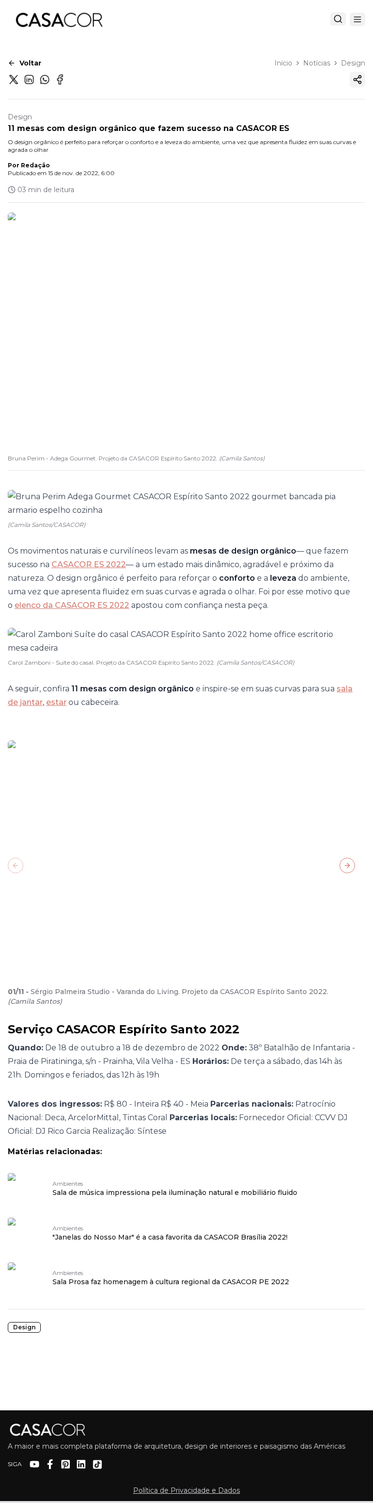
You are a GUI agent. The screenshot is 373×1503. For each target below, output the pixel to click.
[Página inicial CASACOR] (59, 19)
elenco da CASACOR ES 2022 (72, 605)
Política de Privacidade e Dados (186, 1490)
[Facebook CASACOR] (50, 1464)
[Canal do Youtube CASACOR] (34, 1464)
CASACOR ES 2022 (88, 564)
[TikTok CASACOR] (97, 1464)
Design (353, 63)
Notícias (316, 63)
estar (56, 702)
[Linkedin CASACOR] (81, 1464)
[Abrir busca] (338, 19)
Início (283, 63)
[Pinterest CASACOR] (65, 1464)
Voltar (30, 63)
